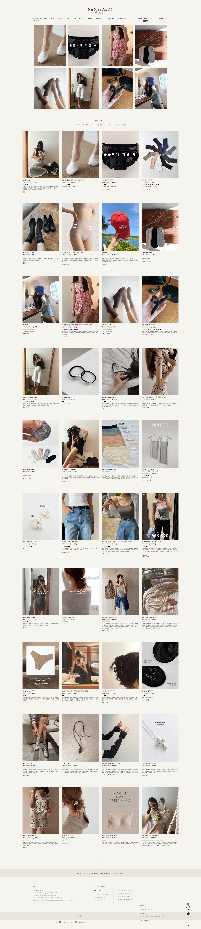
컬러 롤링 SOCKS (27, 763)
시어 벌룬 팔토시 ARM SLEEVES (111, 763)
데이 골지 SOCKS (147, 180)
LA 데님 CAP (26, 180)
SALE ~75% (37, 20)
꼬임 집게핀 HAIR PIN (148, 325)
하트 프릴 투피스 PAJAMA (30, 835)
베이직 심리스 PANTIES (109, 469)
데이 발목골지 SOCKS (29, 469)
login (139, 19)
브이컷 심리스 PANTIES (29, 691)
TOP (74, 19)
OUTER (67, 19)
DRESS (90, 19)
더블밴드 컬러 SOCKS (148, 252)
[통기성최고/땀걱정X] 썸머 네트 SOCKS (73, 180)
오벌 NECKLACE (67, 763)
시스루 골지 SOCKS (28, 252)
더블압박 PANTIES (107, 180)
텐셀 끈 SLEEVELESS (148, 469)
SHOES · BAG (111, 19)
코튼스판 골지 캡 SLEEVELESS (111, 542)
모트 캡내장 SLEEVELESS (30, 397)
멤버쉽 (146, 19)
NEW (52, 19)
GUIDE (86, 873)
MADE (59, 19)
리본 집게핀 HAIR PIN (108, 691)
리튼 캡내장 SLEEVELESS (109, 617)
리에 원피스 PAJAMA (148, 397)
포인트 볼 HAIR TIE (68, 617)
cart (151, 19)
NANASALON (36, 19)
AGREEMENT (95, 873)
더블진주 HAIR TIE (67, 835)
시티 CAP (25, 324)
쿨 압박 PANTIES (67, 252)
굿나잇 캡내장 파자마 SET (149, 617)
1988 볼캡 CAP (106, 252)
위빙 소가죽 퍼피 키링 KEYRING (151, 835)
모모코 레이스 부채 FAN (69, 469)
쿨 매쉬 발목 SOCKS (147, 691)
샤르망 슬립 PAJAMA (29, 617)
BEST (46, 19)
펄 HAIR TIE (66, 397)
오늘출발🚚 (121, 19)
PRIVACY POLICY (106, 873)
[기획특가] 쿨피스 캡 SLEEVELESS (152, 542)
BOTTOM (82, 19)
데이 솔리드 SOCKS (107, 324)
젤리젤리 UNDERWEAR (109, 397)
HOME (79, 873)
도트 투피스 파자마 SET (69, 691)
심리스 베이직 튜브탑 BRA (109, 835)
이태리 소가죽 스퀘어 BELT (70, 542)
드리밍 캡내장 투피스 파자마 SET (71, 325)
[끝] (103, 864)
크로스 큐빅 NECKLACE (149, 763)
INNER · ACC (100, 19)
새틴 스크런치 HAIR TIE (30, 542)
